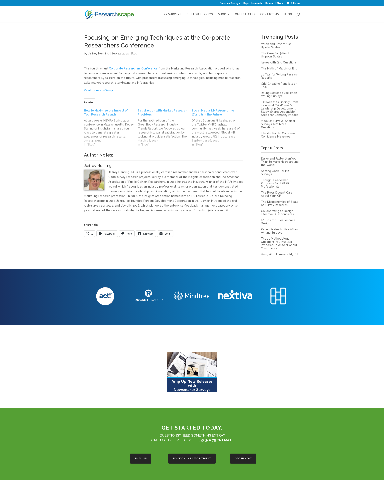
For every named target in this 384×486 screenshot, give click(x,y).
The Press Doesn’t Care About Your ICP (277, 194)
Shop (222, 14)
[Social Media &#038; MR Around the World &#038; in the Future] (218, 127)
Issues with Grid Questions (279, 62)
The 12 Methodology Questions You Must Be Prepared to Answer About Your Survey (279, 243)
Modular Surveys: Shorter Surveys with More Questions (278, 124)
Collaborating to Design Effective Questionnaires (277, 212)
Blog (288, 14)
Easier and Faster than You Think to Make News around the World (280, 162)
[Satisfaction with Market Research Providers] (165, 127)
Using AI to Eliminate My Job (280, 254)
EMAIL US (141, 458)
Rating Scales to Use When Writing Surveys (279, 231)
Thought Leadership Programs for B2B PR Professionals (275, 183)
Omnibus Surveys (229, 3)
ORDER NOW (243, 458)
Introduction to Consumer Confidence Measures (278, 135)
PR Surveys (172, 14)
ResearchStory (274, 3)
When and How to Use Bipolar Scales (276, 45)
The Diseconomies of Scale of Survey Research (279, 203)
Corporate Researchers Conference (133, 68)
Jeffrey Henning (98, 53)
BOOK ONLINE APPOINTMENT (192, 458)
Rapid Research (252, 3)
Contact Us (269, 14)
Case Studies (245, 14)
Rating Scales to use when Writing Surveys (279, 94)
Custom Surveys (199, 14)
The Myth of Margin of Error (280, 68)
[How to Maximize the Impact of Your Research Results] (111, 127)
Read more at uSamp (98, 90)
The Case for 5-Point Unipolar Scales (275, 55)
